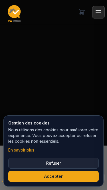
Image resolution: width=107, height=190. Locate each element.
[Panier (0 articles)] (82, 12)
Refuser (53, 163)
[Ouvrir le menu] (98, 12)
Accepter (53, 176)
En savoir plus (21, 150)
